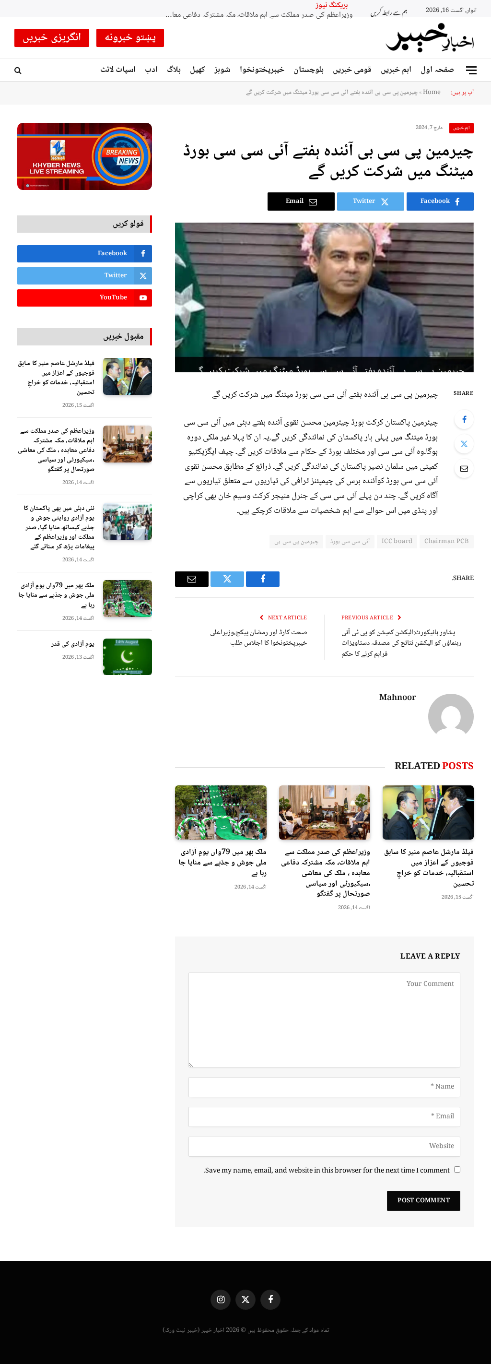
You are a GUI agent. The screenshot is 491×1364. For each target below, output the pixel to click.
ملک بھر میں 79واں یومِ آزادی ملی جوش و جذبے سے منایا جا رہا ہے (222, 862)
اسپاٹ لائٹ (118, 70)
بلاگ (174, 70)
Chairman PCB (446, 541)
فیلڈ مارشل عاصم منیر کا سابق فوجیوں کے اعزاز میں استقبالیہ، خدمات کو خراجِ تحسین (429, 868)
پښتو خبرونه (130, 38)
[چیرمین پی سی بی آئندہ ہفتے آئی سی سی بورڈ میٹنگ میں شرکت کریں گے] (324, 297)
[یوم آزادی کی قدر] (127, 657)
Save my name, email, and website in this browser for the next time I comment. (326, 1171)
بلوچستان (308, 70)
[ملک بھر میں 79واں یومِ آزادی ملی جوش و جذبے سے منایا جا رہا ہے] (220, 812)
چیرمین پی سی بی (296, 541)
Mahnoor (397, 698)
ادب (151, 70)
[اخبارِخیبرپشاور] (430, 38)
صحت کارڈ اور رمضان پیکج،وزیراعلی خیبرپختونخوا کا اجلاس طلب (258, 638)
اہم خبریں (396, 70)
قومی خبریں (352, 70)
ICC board (397, 541)
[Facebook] (464, 419)
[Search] (18, 70)
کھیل (197, 70)
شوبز (222, 70)
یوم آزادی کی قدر (72, 644)
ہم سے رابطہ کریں (389, 11)
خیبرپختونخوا (262, 70)
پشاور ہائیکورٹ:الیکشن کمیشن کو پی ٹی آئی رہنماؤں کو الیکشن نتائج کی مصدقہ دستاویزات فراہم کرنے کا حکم (401, 644)
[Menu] (471, 70)
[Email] (464, 468)
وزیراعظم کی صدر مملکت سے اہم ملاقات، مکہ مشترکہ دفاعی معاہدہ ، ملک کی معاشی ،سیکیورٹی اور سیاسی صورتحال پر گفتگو (325, 873)
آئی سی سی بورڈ (350, 541)
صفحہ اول (437, 70)
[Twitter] (464, 443)
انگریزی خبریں (52, 38)
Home (432, 92)
